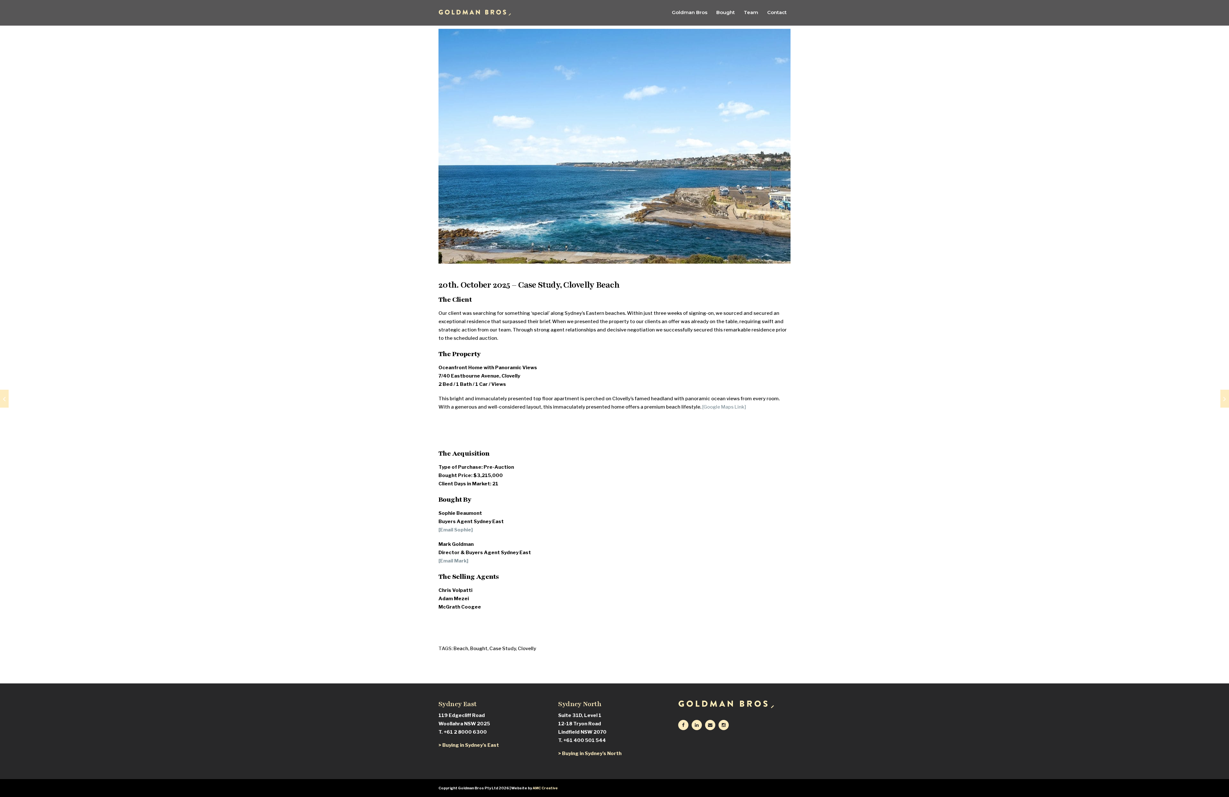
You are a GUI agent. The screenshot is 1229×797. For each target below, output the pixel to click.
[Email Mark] (453, 561)
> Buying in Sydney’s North (590, 753)
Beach (461, 648)
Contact (777, 12)
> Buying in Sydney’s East (468, 745)
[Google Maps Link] (724, 407)
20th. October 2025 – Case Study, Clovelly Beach (529, 285)
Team (751, 12)
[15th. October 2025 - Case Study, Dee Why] (4, 399)
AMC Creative (545, 788)
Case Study (502, 648)
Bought (725, 12)
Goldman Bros (689, 12)
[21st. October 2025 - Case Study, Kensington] (1224, 399)
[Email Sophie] (455, 530)
